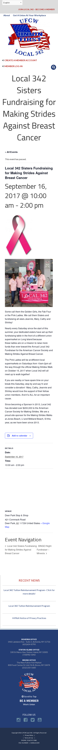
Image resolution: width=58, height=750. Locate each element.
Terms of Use (29, 738)
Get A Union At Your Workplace (29, 15)
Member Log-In (13, 66)
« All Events (11, 152)
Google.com (34, 743)
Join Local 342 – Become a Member (36, 9)
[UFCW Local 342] (29, 37)
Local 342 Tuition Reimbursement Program (29, 605)
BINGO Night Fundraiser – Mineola (44, 549)
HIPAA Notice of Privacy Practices (29, 618)
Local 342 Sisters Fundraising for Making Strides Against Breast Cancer (21, 549)
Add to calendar (19, 435)
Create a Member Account (20, 60)
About (6, 15)
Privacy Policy (29, 735)
